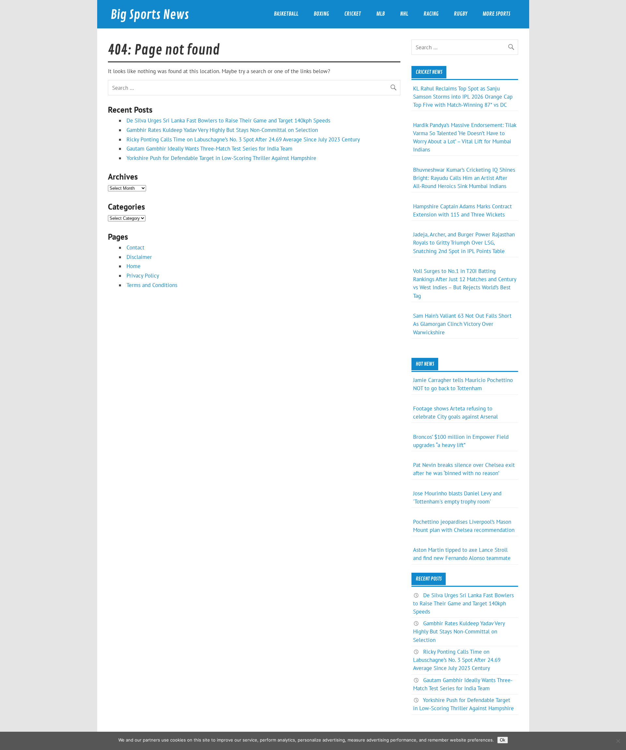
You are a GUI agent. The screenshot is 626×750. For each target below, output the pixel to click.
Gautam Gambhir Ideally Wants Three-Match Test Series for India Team (209, 148)
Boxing (321, 13)
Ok (502, 740)
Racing (431, 13)
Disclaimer (139, 257)
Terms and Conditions (152, 285)
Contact (135, 247)
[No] (618, 741)
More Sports (496, 13)
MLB (380, 13)
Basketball (286, 13)
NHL (404, 13)
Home (134, 266)
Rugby (460, 13)
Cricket (352, 13)
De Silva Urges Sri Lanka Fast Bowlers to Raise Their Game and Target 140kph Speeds (228, 120)
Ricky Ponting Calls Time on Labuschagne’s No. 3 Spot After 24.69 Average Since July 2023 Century (243, 139)
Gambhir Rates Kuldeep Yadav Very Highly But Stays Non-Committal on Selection (222, 130)
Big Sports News (150, 15)
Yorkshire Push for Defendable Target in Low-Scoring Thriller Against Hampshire (221, 158)
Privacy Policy (143, 275)
